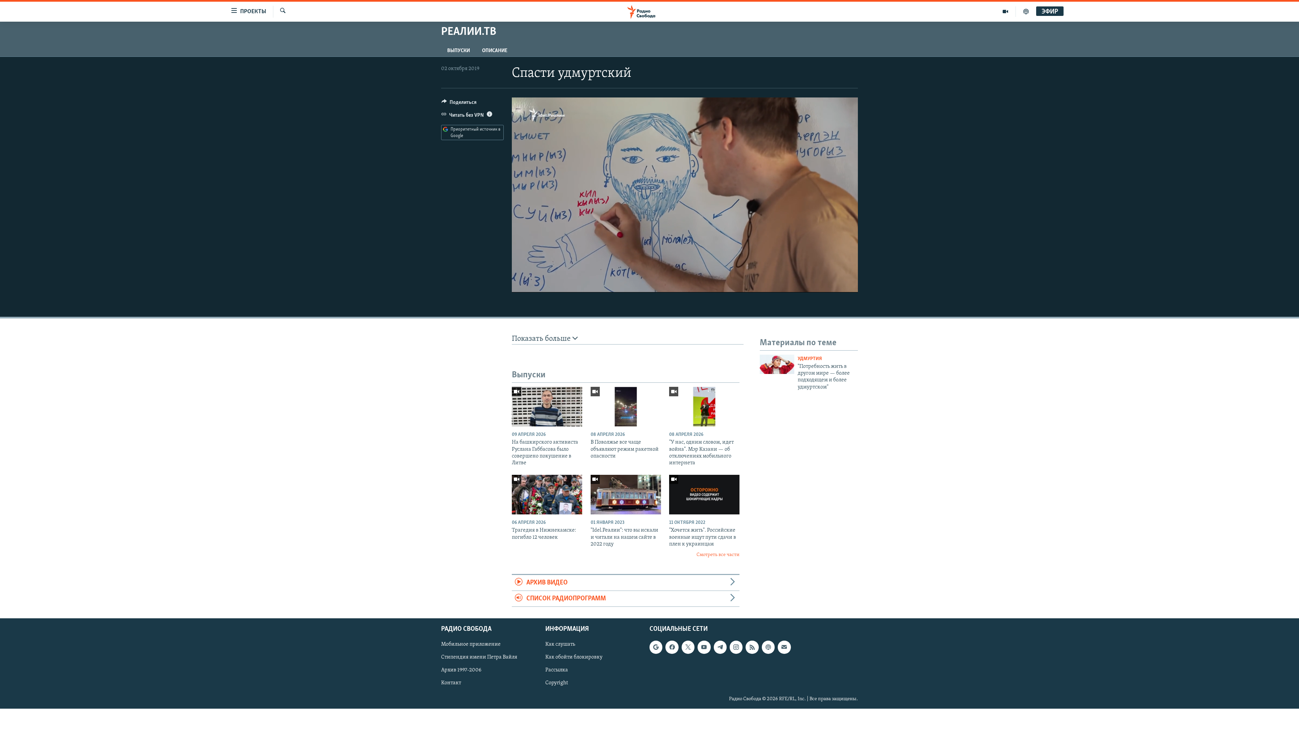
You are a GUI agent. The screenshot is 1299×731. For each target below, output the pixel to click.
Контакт (451, 683)
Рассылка (556, 670)
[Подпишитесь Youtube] (704, 647)
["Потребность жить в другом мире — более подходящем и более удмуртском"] (777, 364)
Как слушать (560, 644)
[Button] (459, 103)
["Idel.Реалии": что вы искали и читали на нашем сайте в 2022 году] (626, 494)
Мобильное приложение (471, 644)
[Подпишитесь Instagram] (736, 647)
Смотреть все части (718, 554)
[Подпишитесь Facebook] (671, 647)
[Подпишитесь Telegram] (720, 647)
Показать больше (542, 339)
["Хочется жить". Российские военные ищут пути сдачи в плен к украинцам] (704, 494)
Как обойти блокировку (573, 657)
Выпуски (458, 50)
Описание (494, 50)
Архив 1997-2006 (461, 670)
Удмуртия (810, 358)
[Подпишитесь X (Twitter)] (688, 647)
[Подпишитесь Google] (656, 647)
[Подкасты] (768, 647)
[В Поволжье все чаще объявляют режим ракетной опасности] (626, 406)
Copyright (556, 683)
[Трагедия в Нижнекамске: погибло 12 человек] (547, 494)
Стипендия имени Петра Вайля (479, 657)
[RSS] (752, 647)
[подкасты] (1026, 11)
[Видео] (1005, 11)
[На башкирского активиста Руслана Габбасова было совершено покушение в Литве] (547, 406)
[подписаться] (784, 647)
